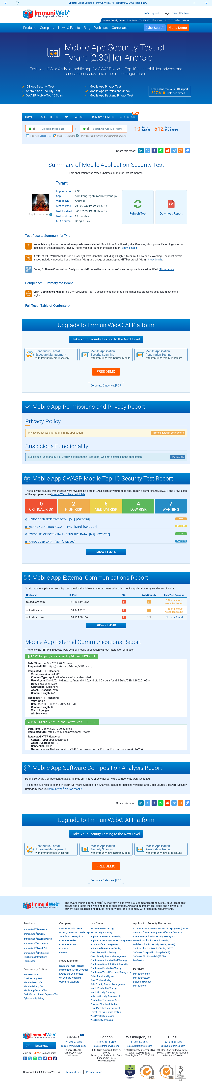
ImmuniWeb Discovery (35, 929)
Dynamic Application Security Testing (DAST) (155, 940)
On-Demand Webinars (70, 977)
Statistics (129, 116)
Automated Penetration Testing (105, 948)
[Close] (194, 3)
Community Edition (35, 969)
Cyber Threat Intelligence (102, 976)
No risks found (174, 617)
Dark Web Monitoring (100, 980)
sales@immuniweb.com (73, 1046)
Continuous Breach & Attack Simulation (109, 964)
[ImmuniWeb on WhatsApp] (35, 1057)
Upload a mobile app (53, 128)
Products (29, 923)
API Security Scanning (101, 932)
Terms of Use (73, 1072)
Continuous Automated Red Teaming (108, 960)
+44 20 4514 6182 (106, 1042)
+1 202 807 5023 (139, 1042)
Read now (141, 2)
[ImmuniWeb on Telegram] (40, 1057)
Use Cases (96, 923)
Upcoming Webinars (69, 981)
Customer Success (68, 944)
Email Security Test (33, 978)
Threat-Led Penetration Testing (105, 1012)
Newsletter (42, 1045)
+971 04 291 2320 (172, 1042)
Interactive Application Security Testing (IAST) (155, 936)
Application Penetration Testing (105, 936)
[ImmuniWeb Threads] (55, 1057)
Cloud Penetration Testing (103, 952)
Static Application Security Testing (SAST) (153, 948)
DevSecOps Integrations (35, 957)
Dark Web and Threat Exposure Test (41, 994)
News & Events (68, 960)
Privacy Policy (94, 1072)
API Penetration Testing (101, 928)
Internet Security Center (114, 20)
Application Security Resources (152, 923)
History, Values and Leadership (74, 932)
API (66, 117)
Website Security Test (34, 982)
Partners (138, 968)
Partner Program (141, 973)
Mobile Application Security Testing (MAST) (154, 944)
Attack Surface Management (104, 944)
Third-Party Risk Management (105, 1008)
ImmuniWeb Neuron (34, 934)
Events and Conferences (71, 973)
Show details (129, 247)
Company (65, 923)
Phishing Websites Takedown (104, 1004)
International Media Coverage (73, 969)
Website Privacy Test (34, 986)
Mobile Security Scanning (102, 992)
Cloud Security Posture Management (108, 956)
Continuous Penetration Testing (105, 968)
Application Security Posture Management (111, 940)
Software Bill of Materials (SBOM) (149, 956)
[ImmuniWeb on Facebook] (45, 1057)
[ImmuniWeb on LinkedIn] (25, 1057)
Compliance (29, 961)
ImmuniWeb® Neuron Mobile (68, 494)
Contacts (63, 948)
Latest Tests (48, 117)
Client (175, 13)
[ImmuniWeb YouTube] (50, 1057)
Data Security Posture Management (107, 984)
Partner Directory (141, 977)
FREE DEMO (106, 372)
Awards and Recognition (71, 936)
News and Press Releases (71, 965)
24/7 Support (151, 13)
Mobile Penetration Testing (103, 988)
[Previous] (5, 3)
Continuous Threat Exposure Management (111, 972)
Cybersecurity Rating (34, 998)
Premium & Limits (102, 117)
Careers (63, 952)
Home (29, 117)
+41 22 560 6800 (73, 1042)
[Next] (206, 3)
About (79, 117)
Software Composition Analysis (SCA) (151, 952)
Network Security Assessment (105, 996)
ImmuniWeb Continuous (36, 953)
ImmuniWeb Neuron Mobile (65, 789)
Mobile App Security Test (36, 990)
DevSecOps (138, 960)
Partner (184, 13)
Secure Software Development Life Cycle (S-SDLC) (157, 932)
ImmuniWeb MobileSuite (36, 948)
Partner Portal (140, 985)
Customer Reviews (68, 940)
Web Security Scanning (101, 1020)
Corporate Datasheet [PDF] (106, 385)
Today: (177, 20)
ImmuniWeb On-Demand (36, 943)
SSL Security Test (32, 974)
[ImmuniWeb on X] (30, 1057)
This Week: (157, 20)
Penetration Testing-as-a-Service (106, 1000)
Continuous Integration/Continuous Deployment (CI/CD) (160, 928)
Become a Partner (142, 981)
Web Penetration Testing (102, 1016)
